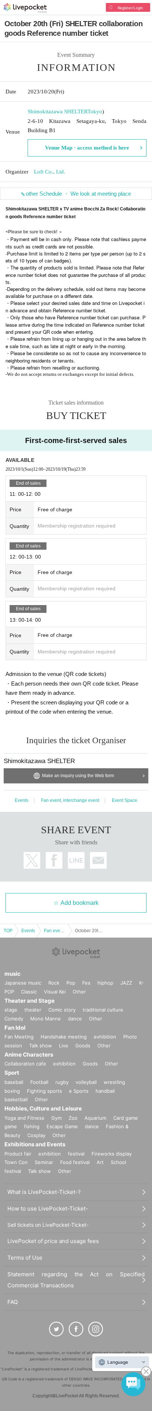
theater (32, 1010)
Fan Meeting (19, 1037)
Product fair (17, 1154)
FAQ (12, 1301)
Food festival (75, 1162)
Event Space (124, 800)
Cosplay (36, 1135)
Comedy (13, 1019)
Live (63, 1045)
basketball (16, 1099)
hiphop (105, 983)
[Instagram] (95, 1329)
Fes (86, 983)
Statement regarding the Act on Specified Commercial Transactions (76, 1280)
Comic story (62, 1010)
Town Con (16, 1162)
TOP (8, 930)
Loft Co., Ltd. (49, 172)
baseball (13, 1082)
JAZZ (126, 983)
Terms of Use (24, 1257)
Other (79, 992)
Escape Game (62, 1126)
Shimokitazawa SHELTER (57, 111)
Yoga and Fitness (24, 1118)
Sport (11, 1072)
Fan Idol (14, 1027)
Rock (53, 983)
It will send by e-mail (98, 860)
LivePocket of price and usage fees (53, 1241)
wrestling (114, 1082)
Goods (82, 1045)
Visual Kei (55, 992)
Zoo (73, 1118)
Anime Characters (28, 1054)
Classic (29, 992)
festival (76, 1154)
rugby (62, 1082)
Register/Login (130, 8)
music (12, 973)
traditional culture (103, 1010)
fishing (31, 1126)
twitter (32, 860)
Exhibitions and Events (34, 1144)
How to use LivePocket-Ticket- (47, 1208)
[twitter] (56, 1329)
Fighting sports (44, 1091)
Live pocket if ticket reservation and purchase (25, 8)
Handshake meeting (64, 1037)
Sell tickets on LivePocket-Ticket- (48, 1225)
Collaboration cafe (25, 1064)
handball (105, 1091)
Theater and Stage (29, 1000)
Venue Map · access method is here (87, 148)
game (10, 1126)
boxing (12, 1091)
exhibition (105, 1037)
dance (75, 1019)
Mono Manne (45, 1019)
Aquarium (95, 1118)
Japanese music (22, 983)
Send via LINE (76, 860)
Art (100, 1162)
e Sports (79, 1091)
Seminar (44, 1162)
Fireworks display (111, 1154)
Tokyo (94, 111)
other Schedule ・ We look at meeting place (78, 193)
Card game (125, 1118)
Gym (56, 1118)
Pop (70, 983)
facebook (54, 860)
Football (39, 1082)
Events (21, 800)
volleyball (86, 1082)
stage (10, 1010)
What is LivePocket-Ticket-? (44, 1191)
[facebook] (76, 1329)
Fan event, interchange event (70, 800)
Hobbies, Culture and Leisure (43, 1108)
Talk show (40, 1045)
